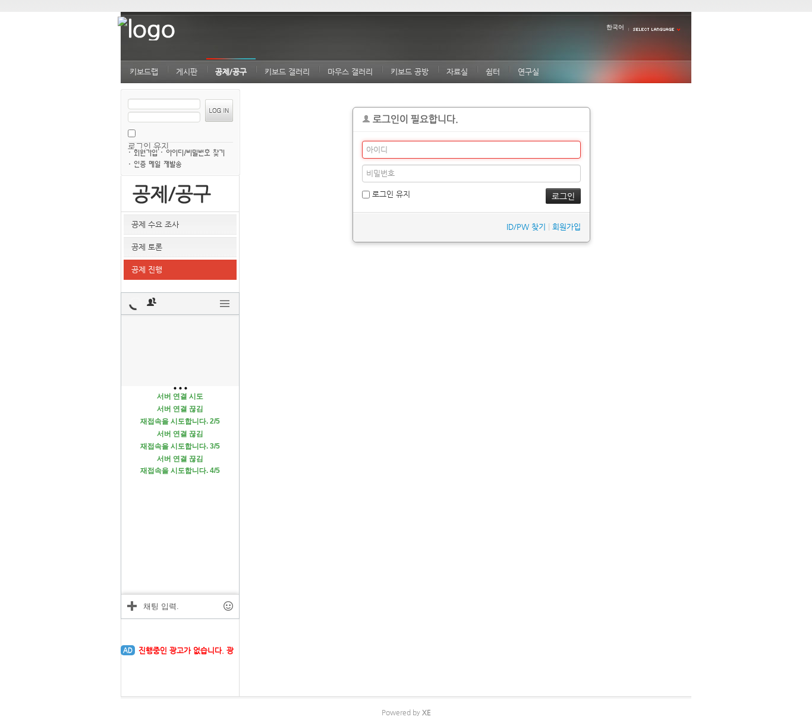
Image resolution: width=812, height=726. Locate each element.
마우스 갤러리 (350, 71)
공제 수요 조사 (155, 224)
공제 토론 (146, 246)
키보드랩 (144, 71)
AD (128, 650)
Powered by (406, 712)
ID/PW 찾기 (198, 151)
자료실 (457, 71)
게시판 (186, 71)
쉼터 (493, 71)
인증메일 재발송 (159, 163)
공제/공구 (231, 71)
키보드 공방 (410, 71)
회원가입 (147, 151)
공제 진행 (146, 269)
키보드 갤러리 (287, 71)
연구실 (528, 71)
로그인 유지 (390, 194)
